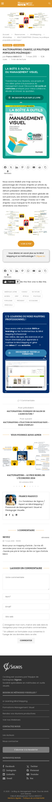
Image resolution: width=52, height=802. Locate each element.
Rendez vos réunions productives (19, 713)
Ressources (20, 34)
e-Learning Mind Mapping (15, 700)
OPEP (16, 296)
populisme (8, 301)
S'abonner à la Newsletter (26, 749)
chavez (24, 292)
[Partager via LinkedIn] (16, 167)
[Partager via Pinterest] (22, 167)
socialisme (33, 301)
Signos (17, 679)
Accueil (6, 34)
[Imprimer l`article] (39, 167)
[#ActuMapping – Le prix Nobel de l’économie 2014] (25, 456)
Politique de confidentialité (33, 798)
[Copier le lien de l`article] (45, 167)
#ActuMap (7, 37)
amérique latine (10, 292)
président (20, 301)
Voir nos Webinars (11, 719)
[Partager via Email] (33, 167)
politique (37, 296)
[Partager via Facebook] (5, 167)
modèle (7, 296)
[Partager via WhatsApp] (28, 167)
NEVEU (6, 536)
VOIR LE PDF (26, 243)
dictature (36, 292)
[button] (5, 463)
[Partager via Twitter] (10, 167)
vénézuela (8, 305)
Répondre (45, 537)
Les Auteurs (8, 734)
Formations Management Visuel (18, 707)
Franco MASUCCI (14, 56)
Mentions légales (14, 798)
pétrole (26, 296)
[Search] (49, 3)
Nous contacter (10, 741)
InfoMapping (35, 34)
